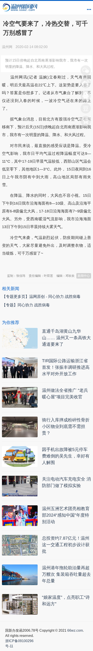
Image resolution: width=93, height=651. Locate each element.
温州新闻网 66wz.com (40, 264)
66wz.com (75, 630)
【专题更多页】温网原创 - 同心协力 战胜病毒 (41, 296)
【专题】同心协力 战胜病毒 (26, 305)
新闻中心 (84, 275)
